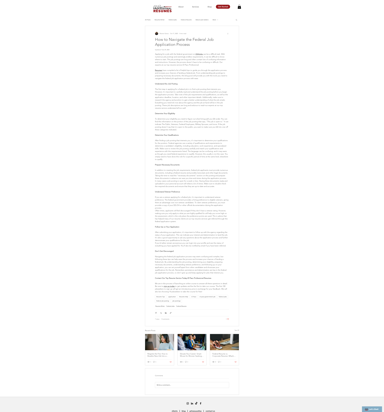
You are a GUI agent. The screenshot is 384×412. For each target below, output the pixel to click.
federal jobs (223, 297)
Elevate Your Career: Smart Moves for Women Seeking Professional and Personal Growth (191, 355)
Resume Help (183, 297)
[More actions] (228, 33)
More (214, 20)
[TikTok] (196, 403)
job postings (176, 301)
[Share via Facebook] (156, 313)
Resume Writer (160, 20)
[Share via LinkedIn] (166, 313)
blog (184, 411)
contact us (210, 411)
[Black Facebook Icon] (200, 403)
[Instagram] (187, 403)
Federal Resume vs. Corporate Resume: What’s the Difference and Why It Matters (223, 355)
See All (237, 330)
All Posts (148, 20)
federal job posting (162, 301)
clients (175, 411)
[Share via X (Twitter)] (161, 313)
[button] (239, 7)
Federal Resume (186, 20)
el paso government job (207, 297)
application (172, 297)
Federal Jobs (173, 20)
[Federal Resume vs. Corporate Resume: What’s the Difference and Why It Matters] (224, 342)
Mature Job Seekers (202, 20)
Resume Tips (160, 297)
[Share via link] (171, 313)
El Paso (194, 297)
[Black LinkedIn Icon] (192, 403)
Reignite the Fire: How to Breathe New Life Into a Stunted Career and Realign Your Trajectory (159, 355)
